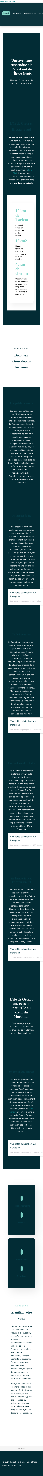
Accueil (6, 13)
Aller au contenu (7, 1)
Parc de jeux (17, 13)
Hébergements (30, 13)
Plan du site (21, 1448)
